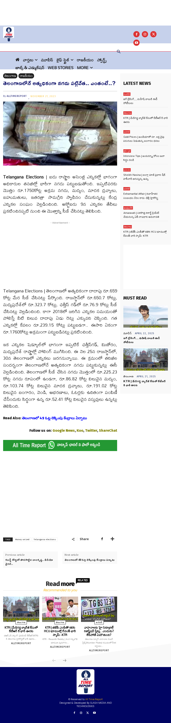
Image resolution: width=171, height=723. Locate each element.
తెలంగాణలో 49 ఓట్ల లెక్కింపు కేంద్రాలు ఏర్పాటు (90, 560)
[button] (119, 52)
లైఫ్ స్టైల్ (127, 151)
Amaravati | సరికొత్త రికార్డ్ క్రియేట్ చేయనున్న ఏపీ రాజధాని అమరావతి (141, 215)
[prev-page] (54, 661)
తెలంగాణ (10, 75)
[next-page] (64, 661)
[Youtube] (94, 713)
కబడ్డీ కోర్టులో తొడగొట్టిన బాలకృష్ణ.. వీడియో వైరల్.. (29, 562)
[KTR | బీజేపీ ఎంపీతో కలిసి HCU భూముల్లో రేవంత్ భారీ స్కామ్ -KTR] (60, 609)
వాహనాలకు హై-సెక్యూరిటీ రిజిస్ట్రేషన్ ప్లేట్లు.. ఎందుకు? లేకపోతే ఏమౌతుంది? (99, 631)
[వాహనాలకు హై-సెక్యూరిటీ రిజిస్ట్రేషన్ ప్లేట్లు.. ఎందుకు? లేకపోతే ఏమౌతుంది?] (99, 609)
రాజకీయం (26, 75)
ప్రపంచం (127, 170)
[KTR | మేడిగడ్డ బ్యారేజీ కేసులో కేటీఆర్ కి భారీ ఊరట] (21, 609)
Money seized (22, 539)
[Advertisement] (85, 10)
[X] (153, 34)
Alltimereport (17, 96)
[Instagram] (145, 34)
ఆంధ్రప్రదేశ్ (128, 208)
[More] (112, 538)
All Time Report (94, 699)
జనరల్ (99, 622)
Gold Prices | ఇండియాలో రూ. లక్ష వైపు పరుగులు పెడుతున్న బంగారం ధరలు (143, 139)
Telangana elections (45, 539)
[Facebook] (136, 34)
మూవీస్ (127, 94)
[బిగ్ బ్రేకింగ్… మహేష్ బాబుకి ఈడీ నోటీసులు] (145, 316)
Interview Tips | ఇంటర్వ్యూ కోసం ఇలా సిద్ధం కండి (144, 158)
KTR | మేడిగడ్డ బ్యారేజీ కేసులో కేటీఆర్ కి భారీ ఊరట (21, 629)
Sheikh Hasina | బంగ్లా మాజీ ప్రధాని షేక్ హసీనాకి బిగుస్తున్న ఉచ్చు (144, 177)
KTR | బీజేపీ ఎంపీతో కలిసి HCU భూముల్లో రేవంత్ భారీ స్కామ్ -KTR (60, 631)
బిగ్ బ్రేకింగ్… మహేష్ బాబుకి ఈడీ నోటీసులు (140, 101)
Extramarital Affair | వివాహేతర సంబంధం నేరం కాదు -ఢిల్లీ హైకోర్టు (140, 195)
